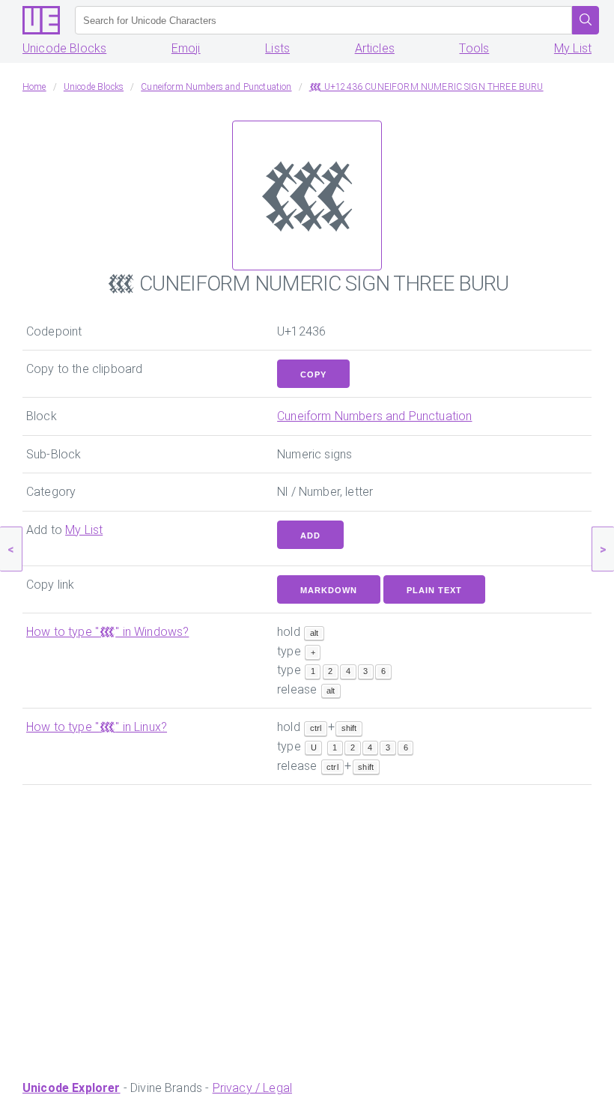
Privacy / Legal (252, 1088)
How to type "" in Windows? (107, 632)
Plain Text (434, 590)
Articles (375, 48)
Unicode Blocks (64, 48)
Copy (313, 374)
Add (310, 535)
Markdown (328, 590)
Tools (474, 48)
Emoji (186, 48)
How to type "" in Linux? (96, 727)
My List (573, 48)
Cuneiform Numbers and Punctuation (374, 416)
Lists (277, 48)
